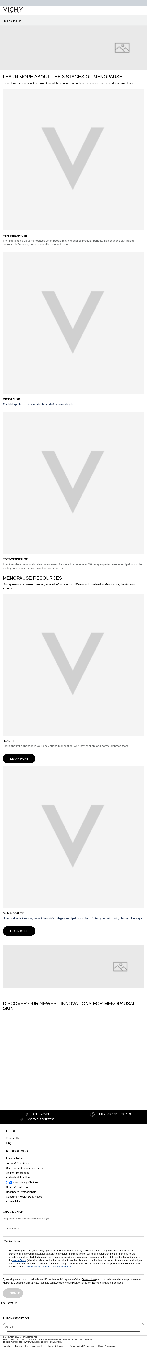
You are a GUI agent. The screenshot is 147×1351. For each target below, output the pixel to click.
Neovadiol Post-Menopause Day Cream (80, 1061)
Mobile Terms (19, 1260)
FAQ (8, 1143)
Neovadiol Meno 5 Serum (16, 1061)
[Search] (122, 10)
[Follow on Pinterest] (141, 1311)
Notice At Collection (17, 1187)
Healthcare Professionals (21, 1191)
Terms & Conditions (17, 1163)
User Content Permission (82, 1346)
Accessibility (13, 1201)
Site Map (7, 1346)
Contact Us (12, 1138)
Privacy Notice (79, 1282)
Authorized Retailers (18, 1177)
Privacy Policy (14, 1158)
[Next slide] (30, 1038)
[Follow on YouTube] (107, 1311)
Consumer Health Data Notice (24, 1196)
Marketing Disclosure (14, 1282)
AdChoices (35, 1342)
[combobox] (72, 21)
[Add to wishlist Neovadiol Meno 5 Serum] (28, 1028)
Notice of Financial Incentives (56, 1266)
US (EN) (9, 1326)
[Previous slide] (5, 1038)
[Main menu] (139, 10)
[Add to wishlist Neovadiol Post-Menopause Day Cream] (93, 1028)
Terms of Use (89, 1279)
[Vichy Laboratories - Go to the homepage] (13, 10)
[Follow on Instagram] (6, 1311)
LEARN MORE (19, 758)
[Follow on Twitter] (73, 1311)
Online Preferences (17, 1172)
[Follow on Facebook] (39, 1311)
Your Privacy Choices (25, 1182)
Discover (17, 1089)
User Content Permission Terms (25, 1168)
